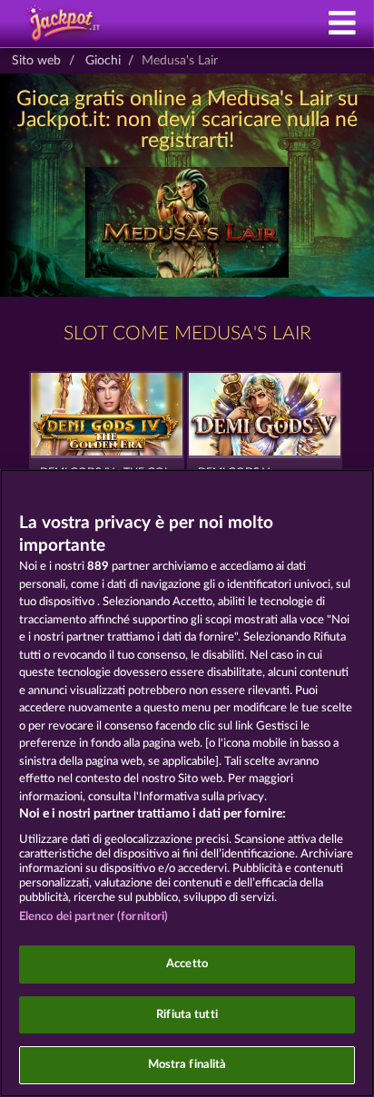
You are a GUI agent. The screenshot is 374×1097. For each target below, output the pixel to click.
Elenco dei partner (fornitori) (94, 917)
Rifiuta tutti (187, 1015)
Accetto (187, 964)
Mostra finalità (187, 1065)
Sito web (36, 60)
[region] (187, 783)
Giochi (103, 60)
